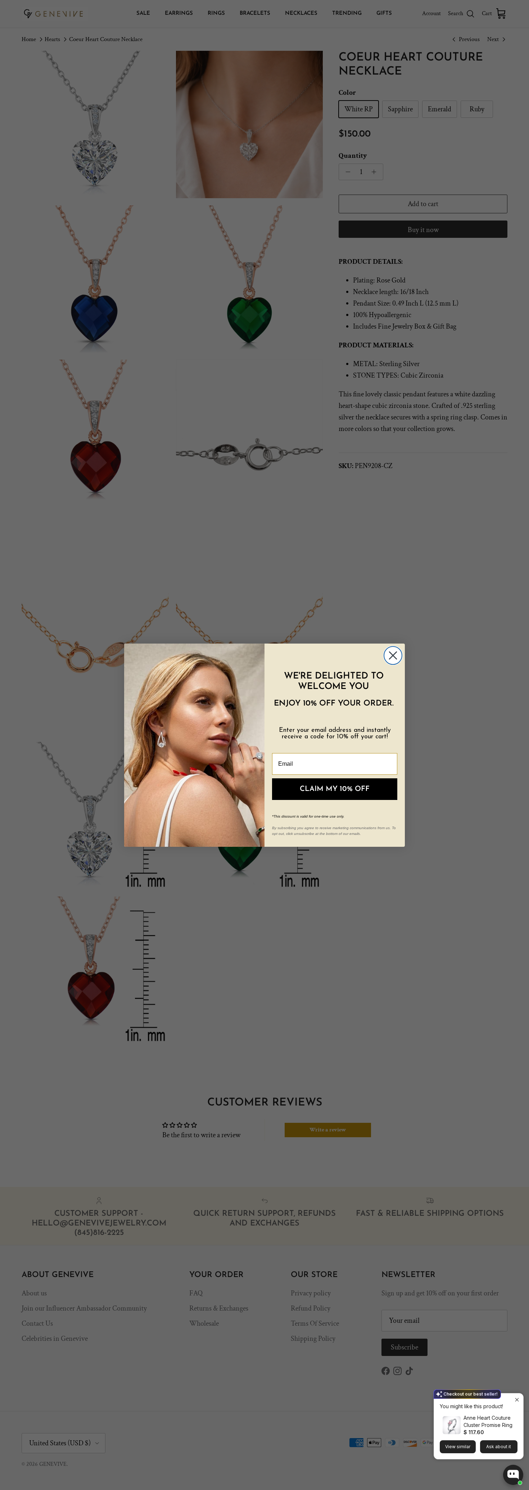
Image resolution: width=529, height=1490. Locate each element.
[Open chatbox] (513, 1475)
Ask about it (498, 1446)
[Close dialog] (393, 655)
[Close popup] (517, 1400)
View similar (457, 1446)
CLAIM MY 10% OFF (335, 789)
